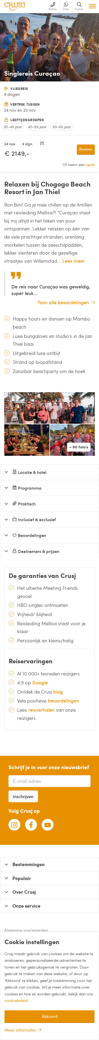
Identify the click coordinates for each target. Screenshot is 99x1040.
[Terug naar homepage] (14, 6)
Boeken (85, 149)
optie (90, 164)
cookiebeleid (16, 1000)
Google (40, 682)
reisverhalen (41, 709)
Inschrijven (23, 796)
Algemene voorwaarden (26, 930)
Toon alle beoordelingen (63, 302)
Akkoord (50, 1016)
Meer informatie (20, 1030)
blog (58, 691)
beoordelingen (63, 700)
